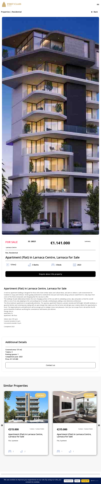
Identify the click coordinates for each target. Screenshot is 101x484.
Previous (2, 425)
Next (99, 425)
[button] (50, 225)
